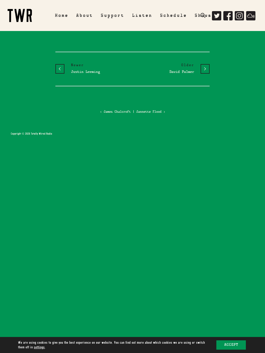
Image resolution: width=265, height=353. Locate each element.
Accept (231, 345)
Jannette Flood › (150, 111)
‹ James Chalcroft (115, 111)
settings (39, 347)
